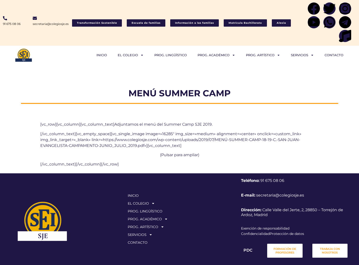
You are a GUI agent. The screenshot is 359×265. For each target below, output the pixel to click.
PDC (247, 250)
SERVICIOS (299, 55)
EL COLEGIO (128, 55)
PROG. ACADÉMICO (214, 55)
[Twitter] (329, 8)
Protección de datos (287, 234)
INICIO (101, 55)
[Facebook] (314, 8)
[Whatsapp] (329, 22)
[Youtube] (314, 22)
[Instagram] (345, 8)
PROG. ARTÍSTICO (260, 55)
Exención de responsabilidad (265, 228)
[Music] (345, 36)
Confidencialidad (255, 234)
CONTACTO (334, 55)
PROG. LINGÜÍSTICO (170, 55)
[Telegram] (345, 22)
